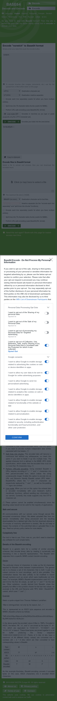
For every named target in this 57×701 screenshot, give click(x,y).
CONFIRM (17, 437)
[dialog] (28, 350)
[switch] (47, 313)
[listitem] (28, 307)
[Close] (51, 260)
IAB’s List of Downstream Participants (31, 299)
